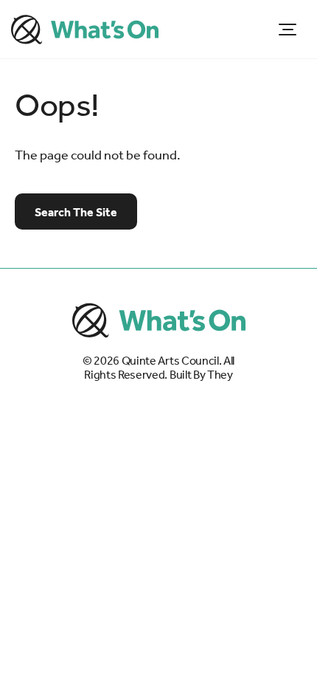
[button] (287, 29)
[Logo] (84, 29)
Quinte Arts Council (170, 361)
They (220, 375)
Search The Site (76, 212)
